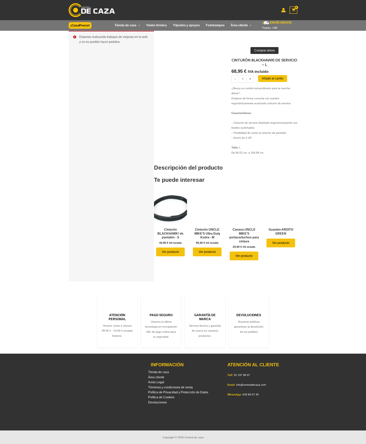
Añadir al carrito (272, 78)
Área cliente (156, 377)
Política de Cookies (161, 397)
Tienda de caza (158, 372)
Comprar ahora (264, 50)
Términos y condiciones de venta (170, 387)
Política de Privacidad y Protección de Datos (178, 392)
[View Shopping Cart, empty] (293, 10)
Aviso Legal (156, 382)
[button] (80, 25)
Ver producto (170, 251)
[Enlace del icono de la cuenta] (283, 10)
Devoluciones (157, 402)
